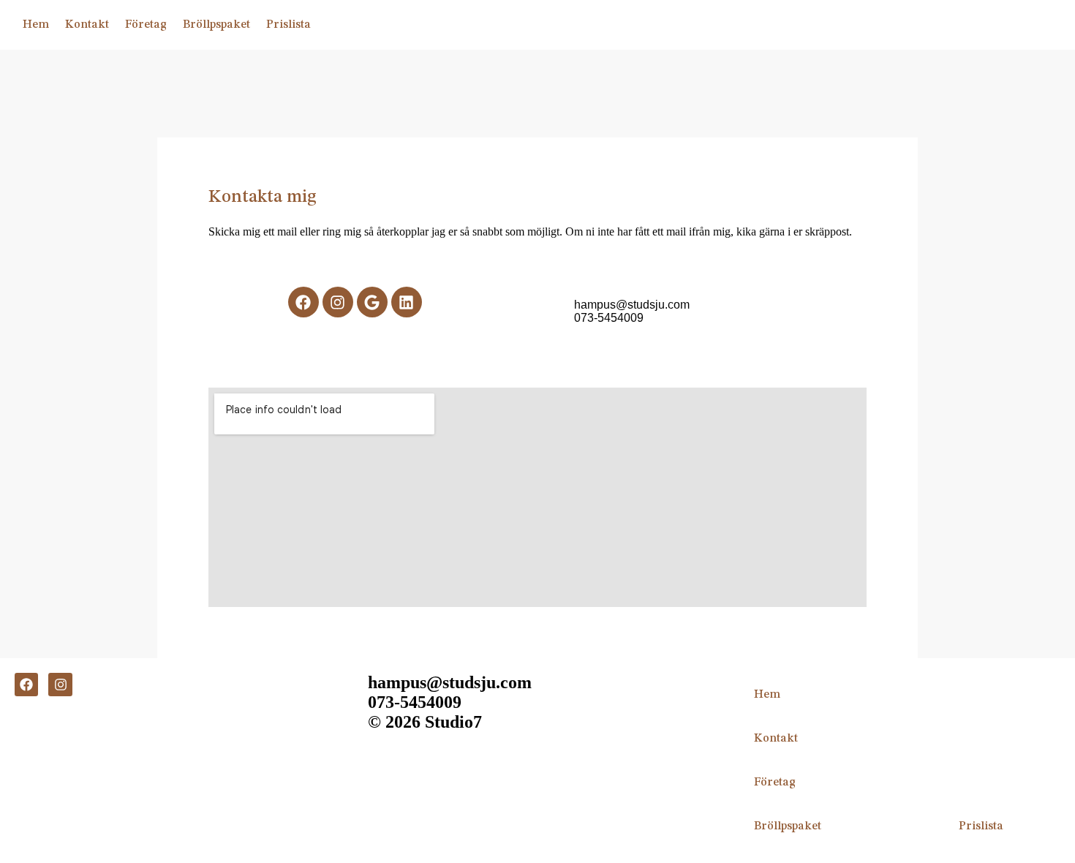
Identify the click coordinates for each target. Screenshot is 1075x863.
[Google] (372, 302)
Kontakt (87, 25)
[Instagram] (60, 684)
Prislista (288, 25)
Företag (146, 25)
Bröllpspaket (216, 25)
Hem (36, 25)
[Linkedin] (406, 302)
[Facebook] (26, 684)
